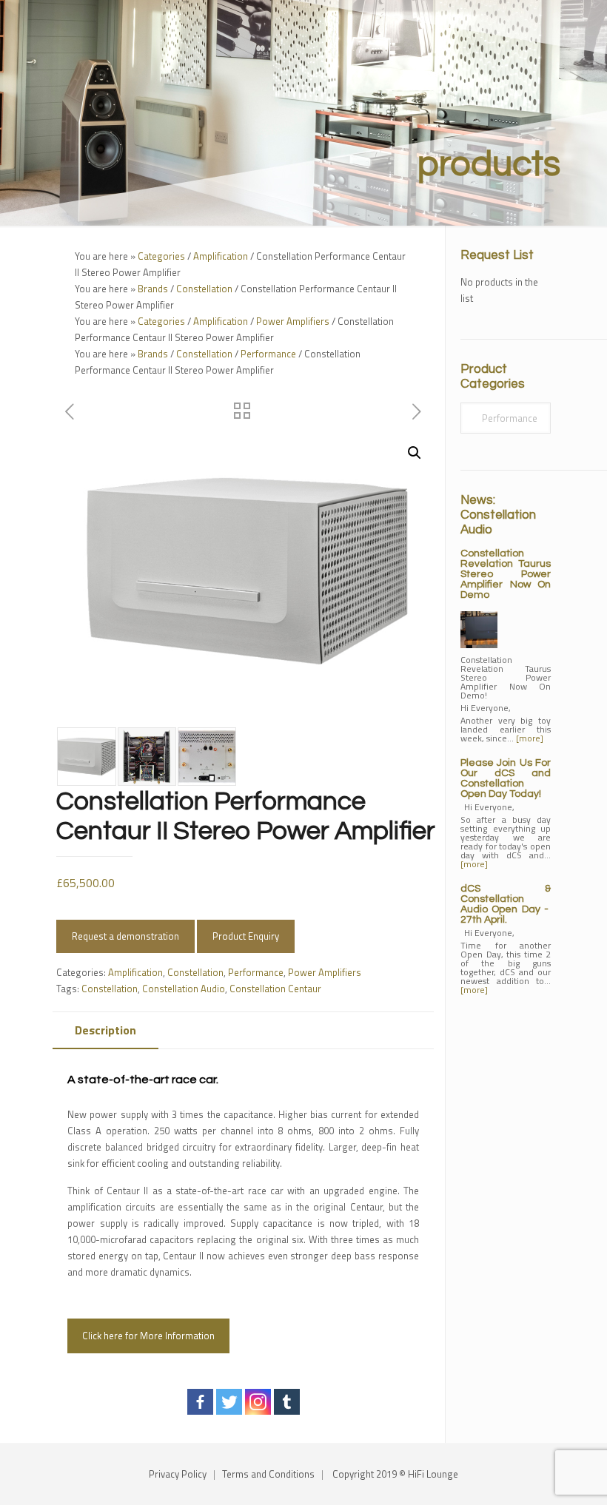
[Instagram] (258, 1402)
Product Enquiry (245, 936)
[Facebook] (200, 1402)
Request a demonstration (125, 936)
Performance (268, 353)
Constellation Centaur (275, 988)
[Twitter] (229, 1402)
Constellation (204, 288)
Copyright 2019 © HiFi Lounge (395, 1474)
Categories (161, 256)
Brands (153, 288)
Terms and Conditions (268, 1474)
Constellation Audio (183, 988)
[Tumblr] (287, 1402)
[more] (529, 738)
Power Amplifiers (292, 321)
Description (105, 1030)
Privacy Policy (178, 1474)
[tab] (105, 1030)
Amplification (220, 256)
